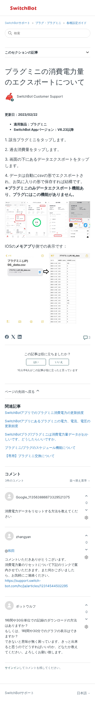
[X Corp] (13, 337)
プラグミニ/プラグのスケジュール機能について (40, 448)
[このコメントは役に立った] (86, 496)
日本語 (82, 693)
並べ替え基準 (79, 480)
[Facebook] (7, 337)
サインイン (12, 667)
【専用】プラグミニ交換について (30, 456)
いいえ (59, 362)
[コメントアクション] (86, 518)
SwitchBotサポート (17, 23)
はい (36, 362)
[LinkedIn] (20, 337)
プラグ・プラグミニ (48, 23)
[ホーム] (23, 8)
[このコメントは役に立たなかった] (86, 510)
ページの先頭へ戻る (20, 392)
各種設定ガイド (76, 23)
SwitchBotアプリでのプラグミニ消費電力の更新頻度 (44, 413)
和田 (11, 551)
